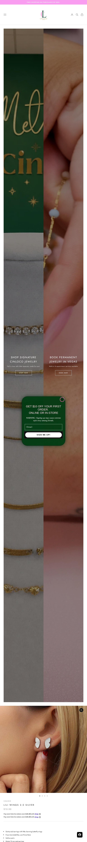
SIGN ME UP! (43, 435)
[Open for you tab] (79, 834)
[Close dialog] (62, 399)
